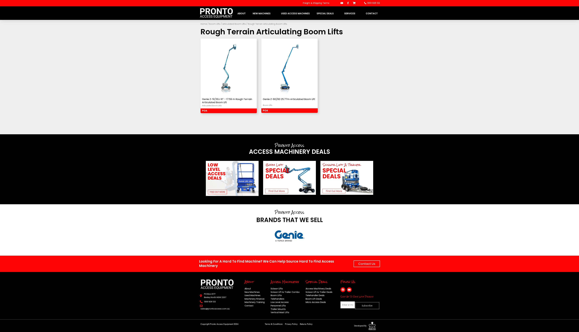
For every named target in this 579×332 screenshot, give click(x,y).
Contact (372, 13)
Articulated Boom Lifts (234, 23)
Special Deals (325, 13)
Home (204, 23)
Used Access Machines (295, 13)
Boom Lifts (214, 23)
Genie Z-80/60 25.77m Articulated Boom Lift (289, 99)
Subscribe (367, 305)
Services (349, 13)
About (241, 13)
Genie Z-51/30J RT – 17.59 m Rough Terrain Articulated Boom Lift (227, 101)
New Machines (262, 13)
